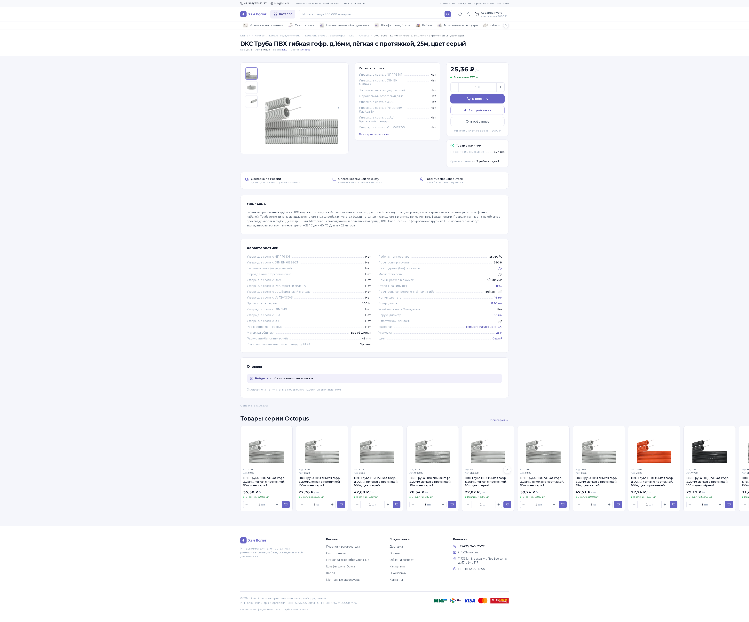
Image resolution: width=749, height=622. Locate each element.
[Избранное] (460, 14)
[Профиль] (468, 14)
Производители (484, 3)
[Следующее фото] (338, 108)
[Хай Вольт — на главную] (253, 14)
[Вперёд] (507, 470)
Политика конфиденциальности (260, 609)
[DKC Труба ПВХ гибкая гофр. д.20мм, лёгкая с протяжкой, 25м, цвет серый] (433, 445)
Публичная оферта (296, 609)
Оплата (395, 553)
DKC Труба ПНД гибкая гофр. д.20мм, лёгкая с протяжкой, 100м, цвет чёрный (707, 481)
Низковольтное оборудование (347, 25)
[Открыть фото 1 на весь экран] (302, 108)
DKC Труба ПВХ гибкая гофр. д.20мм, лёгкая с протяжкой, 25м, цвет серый (430, 481)
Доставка (396, 546)
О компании (447, 3)
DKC (352, 35)
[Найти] (448, 14)
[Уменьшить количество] (454, 87)
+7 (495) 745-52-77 (255, 3)
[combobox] (375, 14)
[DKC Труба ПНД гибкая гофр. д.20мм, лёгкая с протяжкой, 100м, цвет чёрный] (710, 445)
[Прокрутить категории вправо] (506, 25)
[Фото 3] (251, 101)
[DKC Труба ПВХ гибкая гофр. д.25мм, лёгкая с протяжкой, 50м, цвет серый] (266, 445)
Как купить (464, 3)
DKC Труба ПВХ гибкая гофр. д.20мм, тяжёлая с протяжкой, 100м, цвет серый (376, 481)
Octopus (364, 35)
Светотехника (304, 25)
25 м (499, 332)
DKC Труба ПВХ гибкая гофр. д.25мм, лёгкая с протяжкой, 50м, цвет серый (264, 481)
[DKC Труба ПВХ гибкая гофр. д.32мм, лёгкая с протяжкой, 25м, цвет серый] (599, 445)
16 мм (498, 297)
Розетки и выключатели (266, 25)
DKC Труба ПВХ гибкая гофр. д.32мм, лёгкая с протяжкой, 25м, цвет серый (596, 481)
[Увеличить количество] (500, 87)
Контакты (503, 3)
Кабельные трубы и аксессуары (325, 35)
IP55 (499, 286)
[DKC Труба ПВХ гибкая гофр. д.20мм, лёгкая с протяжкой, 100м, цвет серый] (322, 445)
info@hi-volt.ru (283, 3)
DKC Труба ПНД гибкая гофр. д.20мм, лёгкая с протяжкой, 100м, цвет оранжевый (652, 481)
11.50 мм (496, 303)
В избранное (479, 121)
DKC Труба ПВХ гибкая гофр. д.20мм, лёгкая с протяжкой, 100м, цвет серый (319, 481)
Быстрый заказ (480, 110)
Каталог (259, 35)
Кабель (427, 25)
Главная (245, 35)
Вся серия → (499, 420)
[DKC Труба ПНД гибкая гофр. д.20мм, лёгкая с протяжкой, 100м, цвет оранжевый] (654, 445)
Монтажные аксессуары (461, 25)
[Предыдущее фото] (265, 108)
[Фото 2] (251, 87)
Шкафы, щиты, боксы (395, 25)
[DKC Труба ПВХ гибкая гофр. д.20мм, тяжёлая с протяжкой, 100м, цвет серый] (377, 445)
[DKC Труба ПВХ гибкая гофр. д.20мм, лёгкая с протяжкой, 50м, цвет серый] (488, 445)
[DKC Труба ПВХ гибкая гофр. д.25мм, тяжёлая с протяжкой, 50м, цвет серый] (543, 445)
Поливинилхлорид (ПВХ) (484, 327)
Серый (497, 338)
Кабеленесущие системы (285, 35)
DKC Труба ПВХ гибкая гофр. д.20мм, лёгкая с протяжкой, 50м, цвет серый (486, 481)
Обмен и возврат (402, 560)
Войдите (262, 378)
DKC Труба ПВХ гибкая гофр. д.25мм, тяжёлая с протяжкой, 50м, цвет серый (542, 481)
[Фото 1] (251, 73)
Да (500, 268)
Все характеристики (374, 134)
